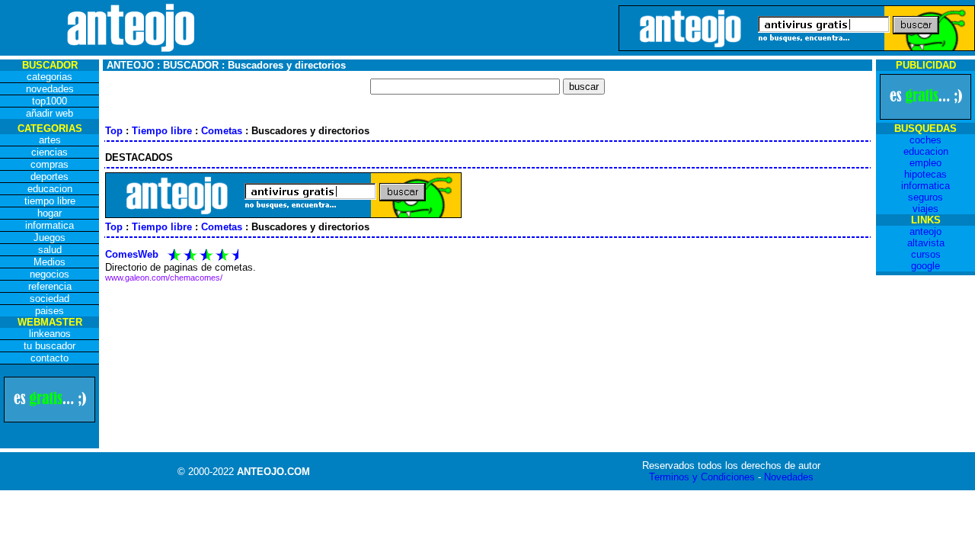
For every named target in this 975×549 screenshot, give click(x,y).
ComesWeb (131, 254)
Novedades (789, 477)
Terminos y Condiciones (702, 477)
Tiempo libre (162, 130)
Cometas (221, 130)
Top (114, 130)
